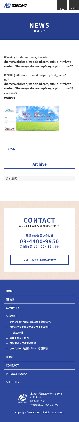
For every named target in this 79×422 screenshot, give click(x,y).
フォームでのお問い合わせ (39, 260)
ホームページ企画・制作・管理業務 (29, 348)
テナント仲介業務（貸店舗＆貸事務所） (31, 321)
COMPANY (12, 308)
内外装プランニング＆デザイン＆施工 (30, 327)
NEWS (10, 299)
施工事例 (18, 332)
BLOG (9, 357)
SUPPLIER (12, 382)
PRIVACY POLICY (17, 374)
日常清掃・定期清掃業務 (23, 343)
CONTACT (12, 365)
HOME (10, 291)
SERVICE (11, 316)
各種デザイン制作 (19, 338)
